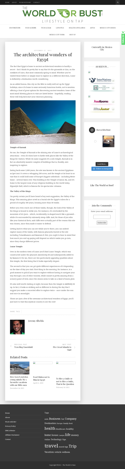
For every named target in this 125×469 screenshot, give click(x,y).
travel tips (63, 447)
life (67, 434)
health (50, 428)
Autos (92, 28)
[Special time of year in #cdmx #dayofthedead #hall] (95, 154)
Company (70, 418)
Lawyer (61, 435)
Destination (50, 423)
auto (46, 419)
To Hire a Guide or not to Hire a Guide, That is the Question (65, 381)
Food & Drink (30, 28)
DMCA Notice (10, 430)
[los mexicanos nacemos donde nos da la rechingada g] (108, 154)
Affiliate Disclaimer (12, 435)
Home (7, 2)
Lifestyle (60, 28)
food (70, 423)
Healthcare (60, 429)
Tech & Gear (46, 28)
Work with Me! (25, 2)
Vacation (49, 451)
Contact (36, 2)
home (48, 435)
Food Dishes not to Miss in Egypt (41, 378)
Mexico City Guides (108, 28)
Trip (73, 446)
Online (47, 439)
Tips (64, 439)
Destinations (14, 28)
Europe (59, 423)
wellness (66, 452)
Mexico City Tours (57, 35)
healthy (69, 429)
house (55, 435)
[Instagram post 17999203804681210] (95, 141)
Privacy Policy (10, 426)
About (14, 2)
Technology (56, 439)
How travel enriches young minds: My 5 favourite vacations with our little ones (19, 381)
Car (62, 419)
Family (65, 423)
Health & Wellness (77, 28)
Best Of (72, 35)
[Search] (118, 2)
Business (54, 418)
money (75, 435)
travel (51, 445)
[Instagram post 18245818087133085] (108, 141)
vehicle (58, 452)
